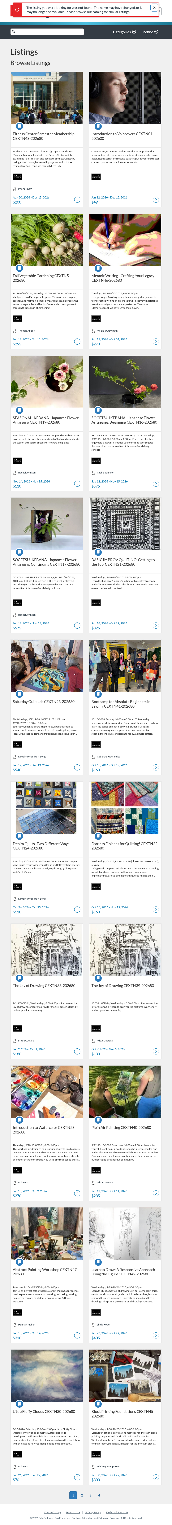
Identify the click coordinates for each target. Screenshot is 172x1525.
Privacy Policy (93, 1512)
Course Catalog (52, 1512)
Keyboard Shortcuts (117, 1512)
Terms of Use (73, 1512)
